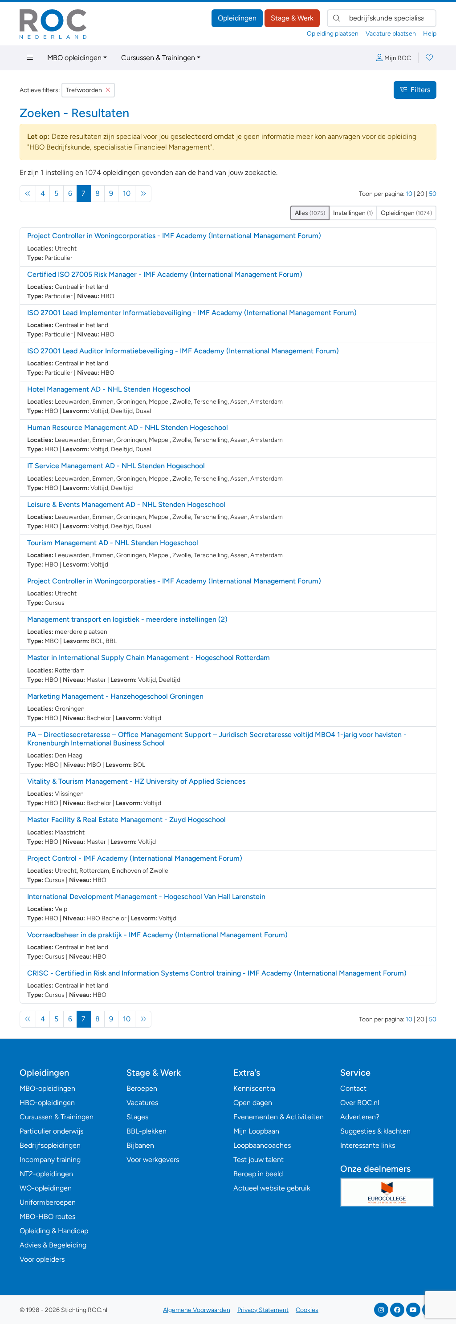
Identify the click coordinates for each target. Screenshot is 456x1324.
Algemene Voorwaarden (196, 1310)
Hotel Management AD (109, 389)
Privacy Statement (263, 1310)
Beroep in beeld (258, 1174)
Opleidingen (237, 18)
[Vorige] (28, 193)
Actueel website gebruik (271, 1188)
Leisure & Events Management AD (126, 504)
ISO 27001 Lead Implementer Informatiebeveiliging (192, 312)
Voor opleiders (42, 1259)
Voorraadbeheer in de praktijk (157, 935)
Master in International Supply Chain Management (148, 657)
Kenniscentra (254, 1088)
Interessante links (367, 1145)
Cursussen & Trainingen (158, 57)
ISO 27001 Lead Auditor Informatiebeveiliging (183, 351)
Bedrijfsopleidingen (50, 1145)
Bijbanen (140, 1145)
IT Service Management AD (116, 466)
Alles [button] (310, 213)
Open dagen (252, 1102)
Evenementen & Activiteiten (278, 1117)
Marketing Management (115, 696)
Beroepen (141, 1088)
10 (126, 193)
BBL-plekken (146, 1131)
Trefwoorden (84, 90)
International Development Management (146, 896)
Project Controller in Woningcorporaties (174, 235)
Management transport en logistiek (127, 619)
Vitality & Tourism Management (136, 781)
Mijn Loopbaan (256, 1131)
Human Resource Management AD (127, 427)
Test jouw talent (258, 1159)
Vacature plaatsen (391, 33)
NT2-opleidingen (46, 1174)
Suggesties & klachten (375, 1131)
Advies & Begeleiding (53, 1245)
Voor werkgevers (152, 1159)
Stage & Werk (292, 18)
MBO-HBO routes (47, 1216)
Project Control (134, 858)
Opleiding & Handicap (54, 1231)
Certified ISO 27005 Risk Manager (164, 274)
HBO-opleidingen (47, 1102)
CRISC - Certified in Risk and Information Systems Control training (217, 973)
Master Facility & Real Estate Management (126, 819)
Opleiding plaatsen (332, 33)
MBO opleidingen (74, 57)
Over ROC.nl (359, 1102)
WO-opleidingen (46, 1188)
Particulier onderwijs (51, 1131)
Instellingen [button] (353, 213)
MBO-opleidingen (47, 1088)
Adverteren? (359, 1117)
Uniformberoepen (48, 1202)
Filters (420, 89)
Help (429, 33)
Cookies (307, 1310)
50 (432, 194)
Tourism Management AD (112, 543)
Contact (353, 1088)
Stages (137, 1117)
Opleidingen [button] (406, 213)
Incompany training (50, 1159)
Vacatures (142, 1102)
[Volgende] (143, 193)
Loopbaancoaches (262, 1145)
